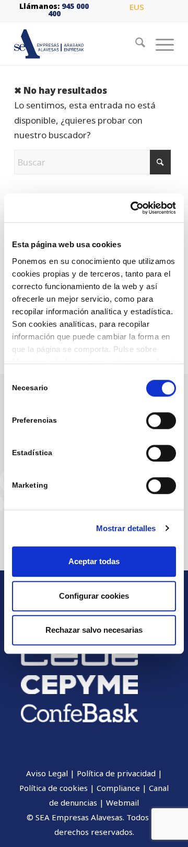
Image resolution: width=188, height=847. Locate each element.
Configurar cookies (94, 595)
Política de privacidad (116, 773)
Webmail (122, 802)
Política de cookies (53, 788)
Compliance (118, 788)
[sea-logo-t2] (78, 44)
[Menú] (159, 44)
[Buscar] (135, 44)
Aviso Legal (47, 773)
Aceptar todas (94, 561)
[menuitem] (136, 7)
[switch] (161, 420)
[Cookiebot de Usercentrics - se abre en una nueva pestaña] (132, 208)
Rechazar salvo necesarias (94, 629)
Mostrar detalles (126, 528)
